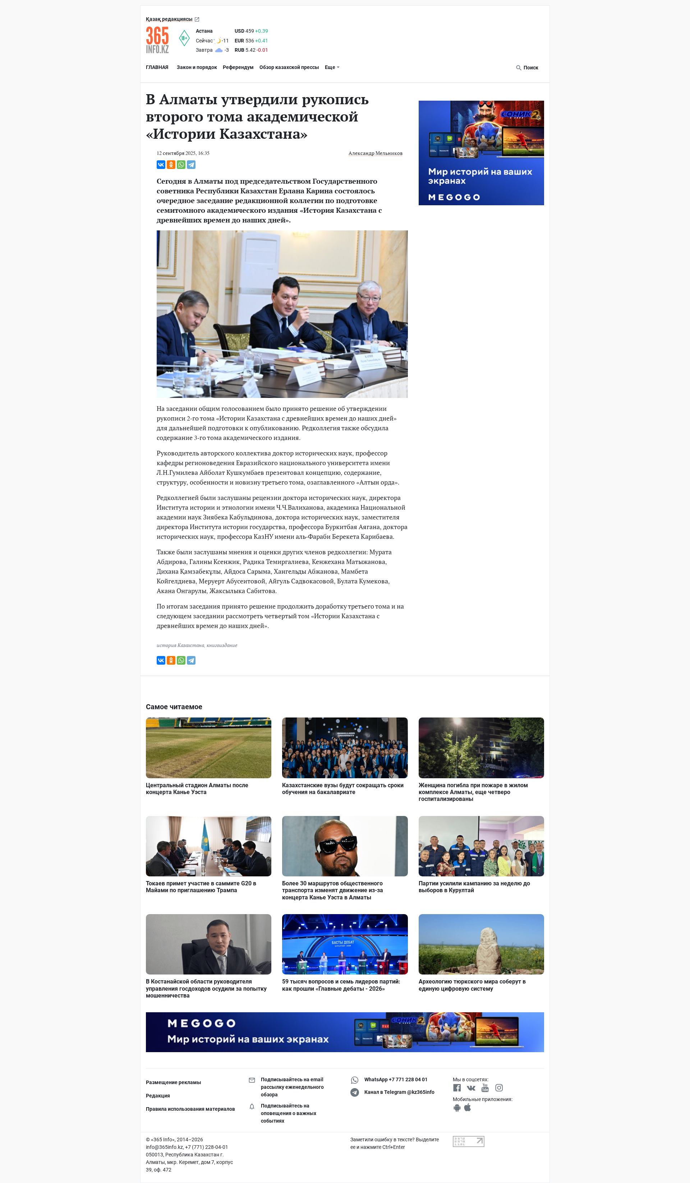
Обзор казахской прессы (289, 67)
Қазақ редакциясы (169, 19)
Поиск (530, 67)
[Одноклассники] (171, 164)
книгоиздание (222, 645)
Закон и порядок (197, 67)
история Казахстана (180, 645)
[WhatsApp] (181, 164)
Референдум (238, 67)
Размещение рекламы (173, 1082)
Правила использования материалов (190, 1109)
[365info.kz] (162, 40)
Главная (157, 67)
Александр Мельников (375, 153)
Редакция (158, 1096)
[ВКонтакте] (161, 164)
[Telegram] (191, 164)
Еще (330, 67)
